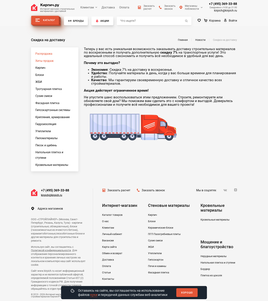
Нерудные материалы (214, 256)
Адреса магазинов (50, 208)
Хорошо (187, 292)
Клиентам (87, 7)
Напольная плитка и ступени (49, 154)
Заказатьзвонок (170, 7)
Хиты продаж (44, 61)
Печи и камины (157, 266)
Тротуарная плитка (48, 89)
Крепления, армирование (52, 117)
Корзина (215, 20)
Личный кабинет (112, 234)
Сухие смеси (43, 96)
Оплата (124, 7)
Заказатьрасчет (149, 7)
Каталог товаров (112, 214)
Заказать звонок (153, 190)
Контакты (108, 278)
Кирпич (40, 67)
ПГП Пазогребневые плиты (164, 234)
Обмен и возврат (112, 253)
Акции (104, 20)
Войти (233, 20)
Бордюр (205, 269)
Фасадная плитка (47, 103)
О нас (105, 221)
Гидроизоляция (45, 124)
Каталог (49, 20)
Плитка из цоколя (211, 275)
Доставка (108, 7)
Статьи (106, 272)
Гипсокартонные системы (52, 110)
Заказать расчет (118, 190)
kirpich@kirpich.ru (225, 10)
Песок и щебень (46, 145)
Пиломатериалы (46, 138)
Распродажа (43, 53)
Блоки (39, 75)
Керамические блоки (160, 227)
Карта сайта (109, 246)
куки (93, 295)
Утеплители (43, 131)
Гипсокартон (155, 259)
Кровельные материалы (51, 165)
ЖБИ (38, 82)
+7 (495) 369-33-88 (223, 4)
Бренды (78, 20)
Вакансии (108, 240)
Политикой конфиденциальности (51, 250)
